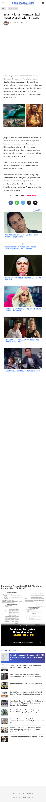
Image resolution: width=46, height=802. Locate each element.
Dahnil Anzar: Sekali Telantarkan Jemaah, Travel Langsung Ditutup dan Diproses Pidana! (26, 730)
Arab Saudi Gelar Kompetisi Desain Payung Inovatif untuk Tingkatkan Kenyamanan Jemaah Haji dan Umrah (26, 703)
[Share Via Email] (35, 203)
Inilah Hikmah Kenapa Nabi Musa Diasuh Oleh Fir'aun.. (21, 16)
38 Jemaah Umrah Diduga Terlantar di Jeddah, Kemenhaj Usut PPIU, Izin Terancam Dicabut (27, 721)
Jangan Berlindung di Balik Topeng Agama (26, 736)
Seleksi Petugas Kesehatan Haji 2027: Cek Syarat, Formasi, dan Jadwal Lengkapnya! (26, 693)
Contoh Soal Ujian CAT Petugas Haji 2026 (26, 683)
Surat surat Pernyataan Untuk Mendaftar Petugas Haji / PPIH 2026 (21, 587)
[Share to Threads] (29, 203)
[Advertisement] (23, 49)
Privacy (30, 793)
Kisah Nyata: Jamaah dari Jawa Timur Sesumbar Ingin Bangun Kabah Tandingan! (26, 675)
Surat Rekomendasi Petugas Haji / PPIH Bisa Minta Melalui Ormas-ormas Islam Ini (27, 657)
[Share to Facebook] (10, 203)
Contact (22, 793)
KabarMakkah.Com (23, 23)
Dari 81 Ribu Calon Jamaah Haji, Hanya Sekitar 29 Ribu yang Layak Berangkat (25, 711)
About (15, 793)
